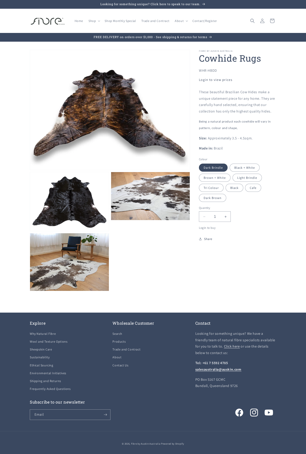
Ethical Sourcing (41, 365)
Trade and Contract (126, 349)
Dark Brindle (213, 168)
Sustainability (40, 357)
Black (234, 188)
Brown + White (215, 178)
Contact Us (120, 365)
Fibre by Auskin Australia (146, 443)
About (116, 357)
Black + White (244, 168)
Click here (232, 346)
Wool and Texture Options (48, 341)
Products (119, 341)
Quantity (204, 208)
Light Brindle (247, 178)
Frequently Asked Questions (50, 389)
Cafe (253, 188)
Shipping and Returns (45, 381)
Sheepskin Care (41, 349)
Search (117, 334)
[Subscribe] (105, 414)
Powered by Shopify (172, 443)
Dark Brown (213, 198)
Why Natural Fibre (43, 334)
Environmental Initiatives (48, 373)
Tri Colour (211, 188)
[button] (94, 21)
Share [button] (208, 239)
